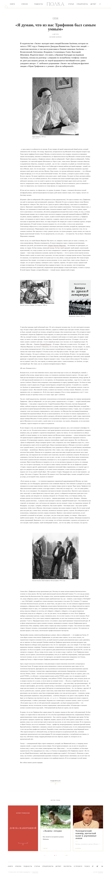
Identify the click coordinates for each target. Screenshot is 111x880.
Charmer (100, 872)
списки (24, 4)
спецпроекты (82, 4)
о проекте (78, 866)
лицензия (35, 872)
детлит (93, 4)
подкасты (38, 4)
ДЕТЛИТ (58, 866)
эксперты (68, 866)
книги (12, 4)
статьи (71, 4)
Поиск (87, 866)
